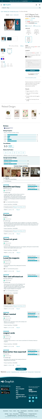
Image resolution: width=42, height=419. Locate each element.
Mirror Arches (34, 118)
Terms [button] (11, 413)
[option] (4, 39)
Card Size (27, 28)
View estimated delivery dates (30, 77)
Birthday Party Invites (14, 11)
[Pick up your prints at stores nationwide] (30, 389)
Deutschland (5, 410)
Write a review (29, 20)
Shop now (30, 1)
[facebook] (30, 397)
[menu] (22, 46)
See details (36, 74)
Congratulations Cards (15, 372)
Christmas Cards (37, 372)
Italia (18, 410)
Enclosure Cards (31, 372)
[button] (1, 4)
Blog (17, 390)
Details (36, 23)
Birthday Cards (6, 11)
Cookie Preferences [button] (23, 413)
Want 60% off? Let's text (21, 397)
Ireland (14, 410)
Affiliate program (20, 394)
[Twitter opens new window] (33, 400)
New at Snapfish (20, 388)
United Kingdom (24, 410)
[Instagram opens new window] (33, 397)
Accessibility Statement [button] (11, 415)
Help (17, 392)
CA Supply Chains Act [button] (32, 413)
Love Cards (8, 372)
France (10, 410)
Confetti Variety (8, 118)
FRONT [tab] (7, 15)
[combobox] (21, 8)
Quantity (27, 50)
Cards (2, 11)
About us (18, 386)
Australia (36, 410)
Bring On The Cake (25, 118)
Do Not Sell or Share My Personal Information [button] (26, 415)
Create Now (32, 70)
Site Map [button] (6, 413)
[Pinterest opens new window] (36, 397)
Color (2, 57)
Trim (2, 62)
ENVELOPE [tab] (16, 15)
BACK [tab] (11, 15)
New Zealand (21, 412)
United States (30, 410)
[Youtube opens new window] (30, 400)
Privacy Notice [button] (16, 413)
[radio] (1, 59)
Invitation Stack (16, 118)
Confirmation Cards (23, 372)
